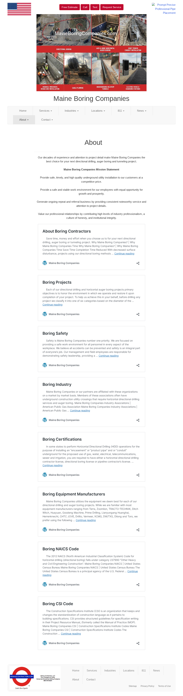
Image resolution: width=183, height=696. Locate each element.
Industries (71, 110)
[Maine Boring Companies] (35, 678)
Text (95, 7)
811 (120, 110)
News (141, 110)
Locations (97, 110)
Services (44, 110)
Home (22, 110)
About (23, 119)
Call (85, 7)
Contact (46, 119)
